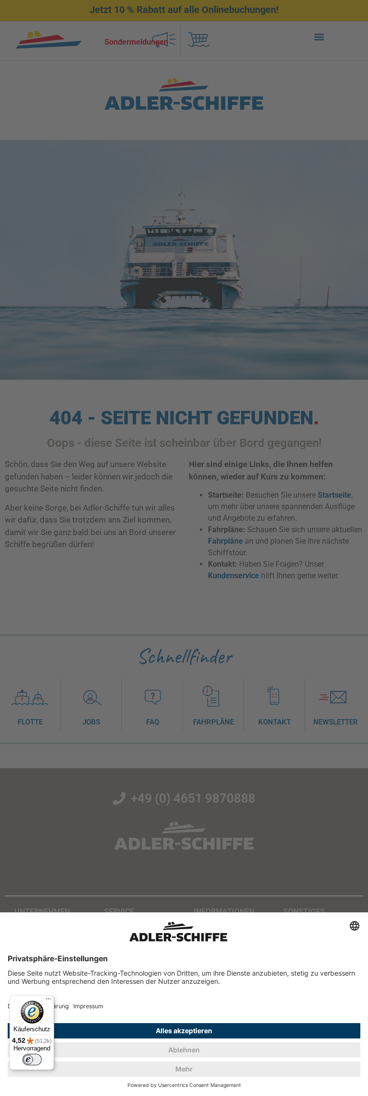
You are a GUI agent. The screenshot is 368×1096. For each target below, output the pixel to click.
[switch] (32, 1059)
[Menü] (48, 1001)
